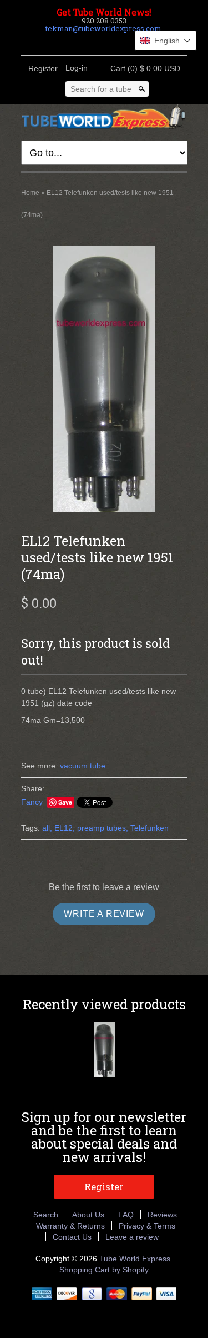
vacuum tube (82, 765)
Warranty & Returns (70, 1225)
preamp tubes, (102, 827)
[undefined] (104, 381)
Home (30, 193)
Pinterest (113, 41)
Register (43, 68)
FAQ (126, 1214)
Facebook (75, 41)
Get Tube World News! (104, 12)
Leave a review (132, 1236)
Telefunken (149, 827)
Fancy (32, 801)
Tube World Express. (136, 1258)
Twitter (94, 41)
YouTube (132, 41)
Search (45, 1214)
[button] (165, 40)
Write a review (104, 913)
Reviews (162, 1214)
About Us (88, 1214)
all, (47, 827)
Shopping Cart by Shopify (104, 1269)
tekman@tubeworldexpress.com (103, 28)
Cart (142, 68)
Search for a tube (100, 88)
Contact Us (72, 1236)
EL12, (64, 827)
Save (65, 802)
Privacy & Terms (147, 1225)
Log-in (76, 67)
